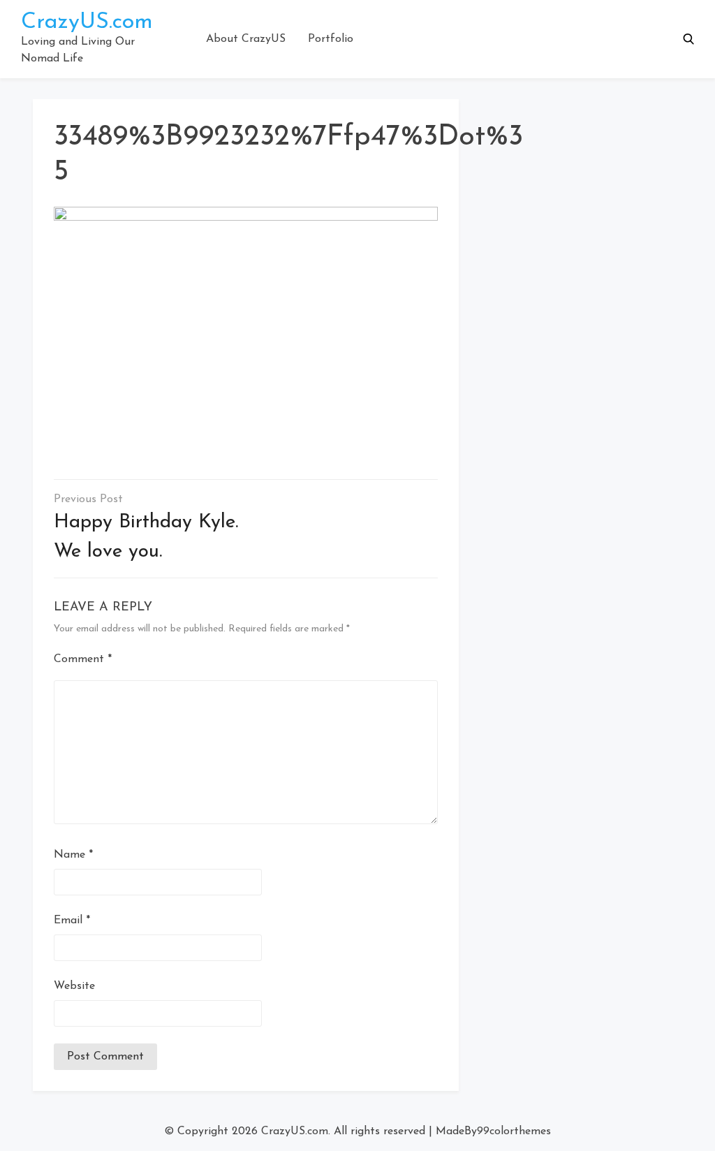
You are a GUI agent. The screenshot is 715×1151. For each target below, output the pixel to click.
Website (74, 986)
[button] (688, 39)
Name (73, 854)
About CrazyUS (246, 39)
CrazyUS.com (87, 22)
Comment (83, 659)
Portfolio (330, 39)
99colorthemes (514, 1131)
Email (72, 920)
